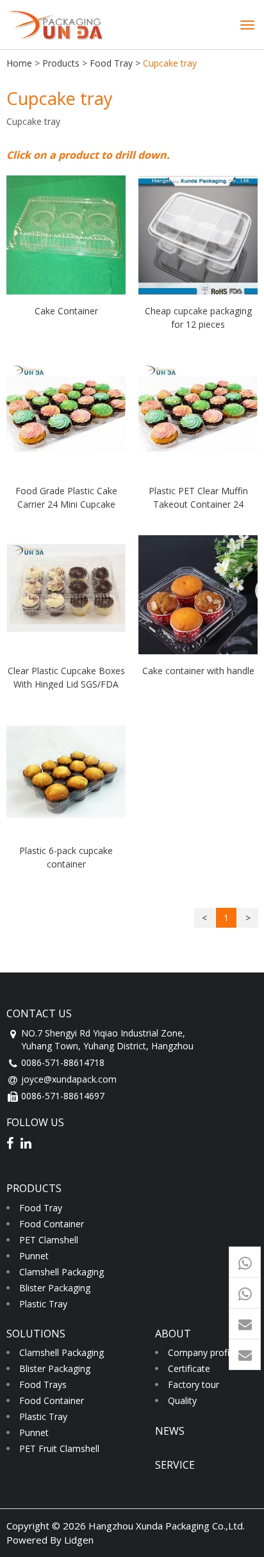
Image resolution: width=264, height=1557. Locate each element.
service (175, 1465)
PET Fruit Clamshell (59, 1448)
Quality (182, 1400)
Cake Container (66, 311)
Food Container (51, 1224)
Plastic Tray (43, 1304)
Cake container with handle (198, 671)
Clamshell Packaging (61, 1272)
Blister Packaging (54, 1288)
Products (60, 63)
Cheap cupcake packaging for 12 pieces (198, 317)
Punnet (34, 1256)
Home (19, 63)
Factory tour (193, 1384)
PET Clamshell (48, 1240)
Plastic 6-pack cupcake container (66, 856)
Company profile (202, 1352)
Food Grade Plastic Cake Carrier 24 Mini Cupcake (66, 497)
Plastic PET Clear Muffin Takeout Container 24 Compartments (198, 497)
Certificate (189, 1368)
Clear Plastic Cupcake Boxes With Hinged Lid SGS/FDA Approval (66, 677)
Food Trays (43, 1384)
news (170, 1431)
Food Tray (111, 63)
